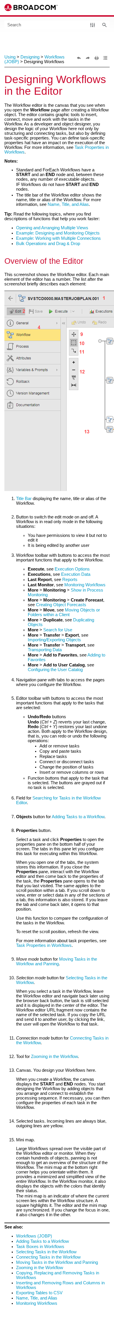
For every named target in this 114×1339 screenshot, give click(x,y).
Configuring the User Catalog (55, 669)
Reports (69, 579)
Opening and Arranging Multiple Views (52, 227)
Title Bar (24, 498)
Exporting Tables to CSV (39, 1292)
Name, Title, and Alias (68, 204)
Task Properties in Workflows (44, 945)
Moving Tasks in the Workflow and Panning (56, 961)
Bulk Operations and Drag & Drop (48, 243)
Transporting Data (45, 649)
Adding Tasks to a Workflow (78, 816)
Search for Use (57, 630)
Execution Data (75, 574)
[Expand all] (105, 58)
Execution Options (72, 569)
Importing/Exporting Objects (54, 639)
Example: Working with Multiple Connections (58, 238)
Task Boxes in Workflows (40, 1246)
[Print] (96, 58)
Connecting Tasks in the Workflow (48, 1257)
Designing (29, 57)
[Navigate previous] (79, 58)
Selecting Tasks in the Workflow (46, 1252)
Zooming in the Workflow (54, 1056)
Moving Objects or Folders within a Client (64, 612)
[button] (92, 24)
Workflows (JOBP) (34, 1236)
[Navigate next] (87, 58)
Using (9, 57)
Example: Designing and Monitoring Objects (58, 233)
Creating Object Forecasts (61, 604)
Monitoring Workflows (85, 585)
